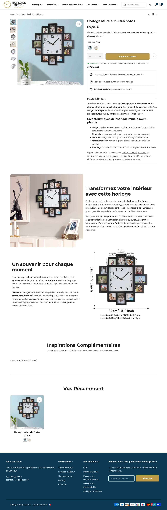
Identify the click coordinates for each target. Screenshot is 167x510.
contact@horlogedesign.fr (17, 480)
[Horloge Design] (15, 4)
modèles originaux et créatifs (114, 156)
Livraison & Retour (66, 472)
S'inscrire (147, 478)
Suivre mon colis (65, 467)
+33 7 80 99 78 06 (14, 476)
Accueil (13, 14)
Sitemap (62, 485)
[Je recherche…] (125, 4)
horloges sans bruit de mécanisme (124, 159)
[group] (50, 52)
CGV (85, 467)
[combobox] (134, 4)
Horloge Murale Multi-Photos (27, 432)
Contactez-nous (65, 476)
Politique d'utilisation (92, 491)
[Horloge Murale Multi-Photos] (27, 412)
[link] (46, 210)
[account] (150, 4)
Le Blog (61, 480)
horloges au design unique (134, 153)
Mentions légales (91, 472)
